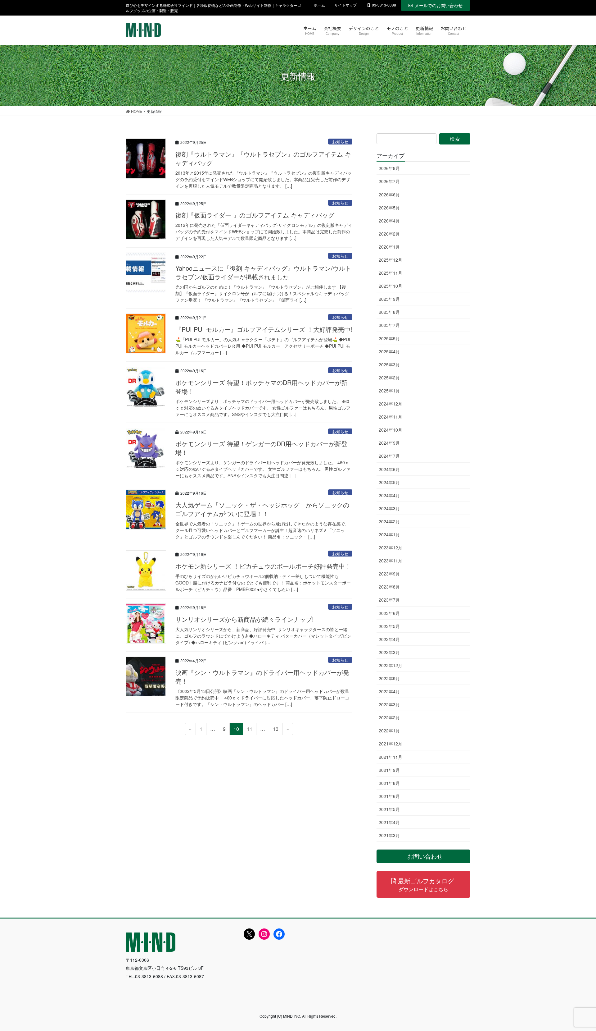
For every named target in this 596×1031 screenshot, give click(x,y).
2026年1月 (389, 247)
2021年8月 (389, 783)
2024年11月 (390, 417)
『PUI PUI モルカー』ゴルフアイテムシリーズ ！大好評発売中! (263, 329)
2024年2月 (389, 521)
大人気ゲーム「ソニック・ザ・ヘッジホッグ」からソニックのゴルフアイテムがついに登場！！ (262, 509)
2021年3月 (389, 835)
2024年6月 (389, 469)
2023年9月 (389, 573)
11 (249, 730)
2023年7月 (389, 600)
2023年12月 (390, 547)
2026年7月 (389, 181)
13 (275, 730)
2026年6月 (389, 194)
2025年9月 (389, 299)
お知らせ (340, 141)
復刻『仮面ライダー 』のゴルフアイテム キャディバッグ (254, 214)
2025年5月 (389, 338)
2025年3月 (389, 364)
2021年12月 (390, 743)
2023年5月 (389, 626)
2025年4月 (389, 351)
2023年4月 (389, 639)
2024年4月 (389, 495)
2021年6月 (389, 796)
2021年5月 (389, 809)
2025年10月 (390, 286)
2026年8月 (389, 168)
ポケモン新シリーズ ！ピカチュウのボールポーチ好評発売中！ (263, 565)
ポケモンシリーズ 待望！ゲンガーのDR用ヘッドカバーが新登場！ (261, 448)
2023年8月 (389, 587)
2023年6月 (389, 613)
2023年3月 (389, 652)
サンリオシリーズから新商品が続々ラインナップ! (244, 619)
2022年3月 (389, 704)
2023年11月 (390, 560)
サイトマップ (345, 4)
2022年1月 (389, 730)
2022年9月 (389, 678)
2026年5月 (389, 207)
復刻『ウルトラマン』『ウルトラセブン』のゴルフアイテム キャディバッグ (263, 158)
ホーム (319, 4)
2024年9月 (389, 443)
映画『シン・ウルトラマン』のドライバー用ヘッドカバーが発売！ (262, 676)
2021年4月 (389, 822)
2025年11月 (390, 273)
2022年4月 (389, 691)
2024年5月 (389, 482)
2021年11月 (390, 757)
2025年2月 (389, 377)
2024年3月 (389, 508)
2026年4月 (389, 221)
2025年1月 (389, 390)
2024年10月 (390, 430)
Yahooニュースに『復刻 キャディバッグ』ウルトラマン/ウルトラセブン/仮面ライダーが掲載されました (263, 272)
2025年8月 (389, 312)
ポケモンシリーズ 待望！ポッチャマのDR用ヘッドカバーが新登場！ (261, 387)
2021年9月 (389, 770)
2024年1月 (389, 534)
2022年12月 (390, 665)
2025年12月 (390, 260)
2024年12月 (390, 404)
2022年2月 (389, 717)
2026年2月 (389, 234)
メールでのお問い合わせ (439, 5)
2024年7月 (389, 456)
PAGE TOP (577, 994)
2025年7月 (389, 325)
